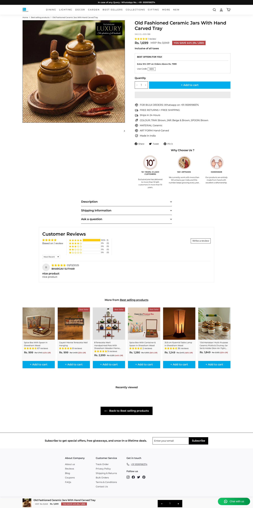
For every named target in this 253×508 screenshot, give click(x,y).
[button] (141, 39)
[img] (59, 265)
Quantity (140, 78)
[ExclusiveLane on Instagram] (128, 477)
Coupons (70, 477)
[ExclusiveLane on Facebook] (133, 477)
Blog (67, 473)
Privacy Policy (103, 468)
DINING (51, 9)
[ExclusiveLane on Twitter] (138, 477)
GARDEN (94, 9)
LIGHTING (65, 9)
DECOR (80, 9)
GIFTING (153, 9)
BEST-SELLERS (113, 9)
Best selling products (40, 17)
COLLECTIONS (135, 9)
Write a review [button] (200, 240)
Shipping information (96, 210)
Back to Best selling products (128, 410)
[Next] (123, 131)
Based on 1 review (52, 243)
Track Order (102, 464)
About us (70, 464)
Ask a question (91, 219)
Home (25, 17)
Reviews (69, 468)
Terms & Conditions (106, 482)
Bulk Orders (102, 477)
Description (89, 201)
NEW (176, 9)
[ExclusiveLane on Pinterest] (143, 477)
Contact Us (102, 486)
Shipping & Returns (106, 473)
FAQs (68, 482)
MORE (166, 9)
